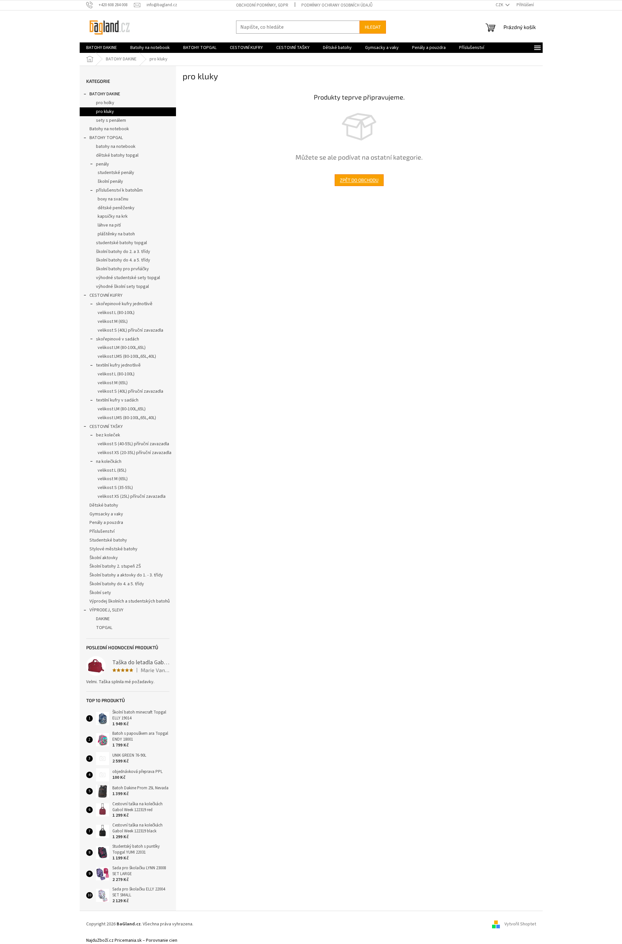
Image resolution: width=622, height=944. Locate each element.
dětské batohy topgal (117, 155)
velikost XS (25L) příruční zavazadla (132, 496)
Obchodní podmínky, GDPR (262, 5)
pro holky (105, 103)
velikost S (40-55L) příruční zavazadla (133, 444)
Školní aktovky (103, 558)
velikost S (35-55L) (115, 487)
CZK (500, 5)
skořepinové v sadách (117, 339)
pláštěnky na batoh (116, 234)
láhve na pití (109, 225)
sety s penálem (111, 120)
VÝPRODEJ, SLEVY (106, 610)
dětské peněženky (116, 208)
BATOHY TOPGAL (106, 137)
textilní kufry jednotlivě (118, 365)
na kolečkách (108, 461)
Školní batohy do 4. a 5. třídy (116, 584)
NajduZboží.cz (100, 940)
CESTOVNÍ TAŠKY (106, 426)
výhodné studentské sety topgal (128, 278)
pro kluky (105, 111)
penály (102, 164)
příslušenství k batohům (119, 190)
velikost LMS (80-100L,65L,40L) (127, 356)
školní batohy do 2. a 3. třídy (123, 251)
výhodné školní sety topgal (122, 286)
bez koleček (108, 435)
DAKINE (103, 619)
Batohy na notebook (109, 129)
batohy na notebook (116, 146)
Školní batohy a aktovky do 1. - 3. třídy (126, 575)
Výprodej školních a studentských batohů (129, 601)
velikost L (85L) (112, 470)
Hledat (373, 27)
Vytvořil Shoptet (520, 924)
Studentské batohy (108, 540)
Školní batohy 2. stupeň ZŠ (115, 566)
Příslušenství (102, 531)
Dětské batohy (103, 505)
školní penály (110, 181)
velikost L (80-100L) (116, 312)
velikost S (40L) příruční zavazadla (130, 330)
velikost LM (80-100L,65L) (122, 347)
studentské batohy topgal (121, 243)
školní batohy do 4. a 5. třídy (123, 260)
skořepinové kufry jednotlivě (124, 304)
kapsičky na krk (113, 216)
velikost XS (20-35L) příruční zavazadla (134, 452)
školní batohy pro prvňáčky (122, 269)
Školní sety (100, 593)
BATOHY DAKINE (104, 94)
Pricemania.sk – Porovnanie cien (146, 940)
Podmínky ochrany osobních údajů (337, 5)
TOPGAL (104, 627)
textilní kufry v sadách (117, 400)
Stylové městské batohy (113, 549)
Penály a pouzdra (106, 522)
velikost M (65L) (113, 321)
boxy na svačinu (113, 199)
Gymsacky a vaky (106, 514)
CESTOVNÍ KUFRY (105, 295)
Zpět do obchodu (359, 180)
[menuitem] (101, 47)
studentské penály (116, 172)
